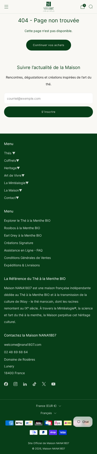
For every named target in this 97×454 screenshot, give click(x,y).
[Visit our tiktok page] (34, 384)
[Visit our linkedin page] (25, 384)
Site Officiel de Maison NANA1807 (48, 443)
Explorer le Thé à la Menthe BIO (27, 220)
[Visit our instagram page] (15, 384)
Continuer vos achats (48, 45)
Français (46, 413)
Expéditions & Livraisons (22, 265)
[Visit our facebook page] (6, 384)
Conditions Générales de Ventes (27, 258)
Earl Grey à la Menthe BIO (23, 235)
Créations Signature (18, 243)
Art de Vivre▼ (14, 175)
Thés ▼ (9, 153)
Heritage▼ (12, 168)
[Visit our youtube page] (53, 384)
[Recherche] (90, 6)
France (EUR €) (46, 406)
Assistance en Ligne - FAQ (23, 250)
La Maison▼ (13, 190)
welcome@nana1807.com (22, 344)
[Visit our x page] (43, 384)
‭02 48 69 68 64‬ (16, 352)
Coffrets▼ (11, 160)
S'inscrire (48, 111)
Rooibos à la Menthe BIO (22, 228)
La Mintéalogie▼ (16, 183)
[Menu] (6, 7)
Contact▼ (11, 198)
